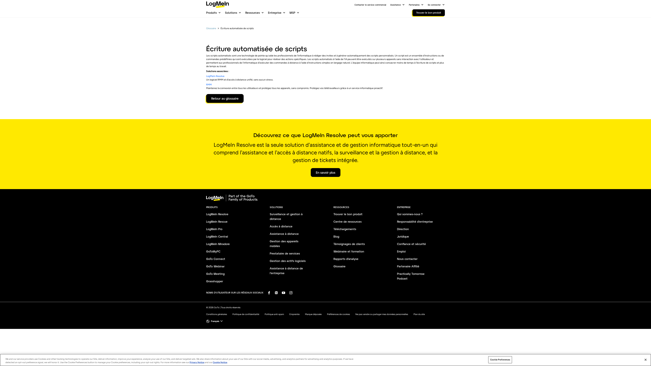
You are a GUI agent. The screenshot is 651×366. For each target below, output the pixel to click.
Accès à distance (281, 226)
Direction (403, 229)
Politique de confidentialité (245, 314)
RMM (209, 84)
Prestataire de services (285, 253)
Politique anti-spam (274, 314)
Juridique (403, 236)
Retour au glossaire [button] (225, 98)
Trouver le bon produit (347, 214)
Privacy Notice (197, 362)
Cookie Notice (220, 362)
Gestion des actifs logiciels (288, 260)
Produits (211, 12)
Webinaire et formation (348, 251)
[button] (214, 321)
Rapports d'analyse (345, 258)
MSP (292, 12)
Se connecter (434, 5)
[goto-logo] (325, 198)
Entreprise (274, 12)
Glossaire (211, 28)
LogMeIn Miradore (218, 244)
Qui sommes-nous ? (410, 214)
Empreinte (294, 314)
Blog (336, 236)
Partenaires (414, 5)
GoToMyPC (213, 251)
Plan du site (419, 314)
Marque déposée (313, 314)
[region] (325, 360)
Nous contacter (407, 258)
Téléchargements (344, 229)
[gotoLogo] (217, 4)
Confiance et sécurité (411, 244)
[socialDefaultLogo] (269, 292)
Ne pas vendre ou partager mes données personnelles (381, 314)
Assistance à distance (284, 233)
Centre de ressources (347, 221)
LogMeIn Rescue (217, 221)
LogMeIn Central (217, 236)
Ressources (252, 12)
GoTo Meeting (215, 273)
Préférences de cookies (338, 314)
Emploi (401, 251)
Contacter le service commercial (370, 5)
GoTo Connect (215, 258)
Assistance (395, 5)
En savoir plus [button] (325, 172)
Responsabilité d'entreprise (415, 221)
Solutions (231, 12)
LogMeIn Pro (214, 229)
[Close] (645, 359)
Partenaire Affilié (408, 266)
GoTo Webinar (215, 266)
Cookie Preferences (500, 359)
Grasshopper (214, 281)
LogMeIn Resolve (215, 76)
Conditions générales (216, 314)
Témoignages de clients (349, 244)
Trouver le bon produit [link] (428, 12)
